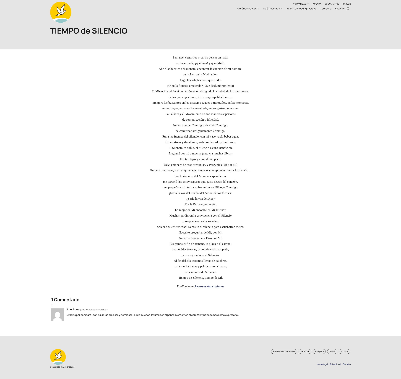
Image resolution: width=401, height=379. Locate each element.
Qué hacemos (271, 9)
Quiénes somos (247, 9)
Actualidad (299, 4)
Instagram (319, 351)
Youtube (344, 351)
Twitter (332, 351)
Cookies (347, 364)
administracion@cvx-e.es (284, 351)
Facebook (305, 351)
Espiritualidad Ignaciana (301, 9)
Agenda (317, 4)
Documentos (332, 4)
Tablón (347, 4)
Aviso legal (322, 364)
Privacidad (335, 364)
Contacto (325, 9)
